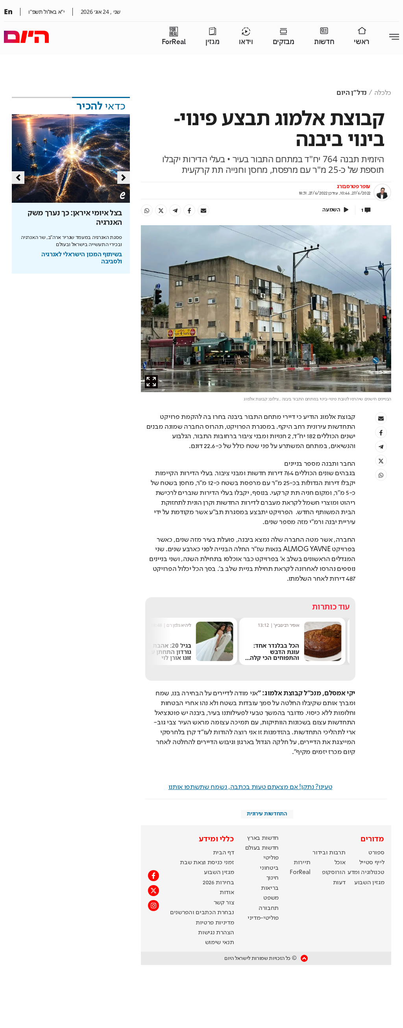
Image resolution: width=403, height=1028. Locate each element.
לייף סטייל (372, 862)
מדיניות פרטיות (215, 923)
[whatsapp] (147, 210)
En (8, 11)
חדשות (324, 42)
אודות (227, 892)
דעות (339, 883)
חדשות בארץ (263, 838)
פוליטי (271, 858)
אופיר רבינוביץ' (290, 625)
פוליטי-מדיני (263, 918)
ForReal (174, 42)
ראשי (362, 42)
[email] (203, 210)
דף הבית (223, 853)
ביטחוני (269, 868)
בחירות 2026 (218, 883)
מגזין (212, 42)
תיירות (302, 862)
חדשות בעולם (262, 848)
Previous (18, 177)
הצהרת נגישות (216, 933)
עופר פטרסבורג (353, 186)
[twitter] (161, 210)
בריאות (270, 888)
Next (123, 177)
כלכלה (382, 92)
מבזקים (283, 42)
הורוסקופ (333, 872)
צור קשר (224, 903)
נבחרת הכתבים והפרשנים (202, 912)
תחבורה (269, 908)
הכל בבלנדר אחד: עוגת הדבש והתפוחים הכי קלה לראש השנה (278, 654)
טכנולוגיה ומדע (366, 872)
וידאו (246, 42)
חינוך (272, 878)
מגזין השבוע (369, 883)
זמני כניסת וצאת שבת (207, 862)
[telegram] (175, 210)
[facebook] (189, 210)
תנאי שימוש (219, 942)
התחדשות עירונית (267, 814)
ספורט (376, 853)
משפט (271, 898)
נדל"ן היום (351, 92)
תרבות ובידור (328, 853)
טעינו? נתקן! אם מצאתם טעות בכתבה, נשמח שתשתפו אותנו (250, 787)
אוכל (340, 862)
